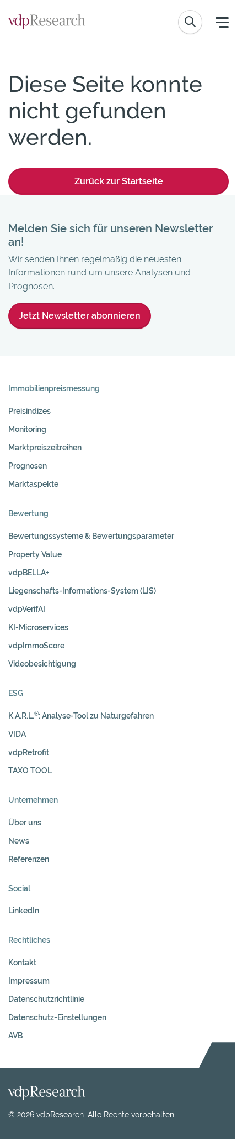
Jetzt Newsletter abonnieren (80, 315)
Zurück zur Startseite (118, 181)
